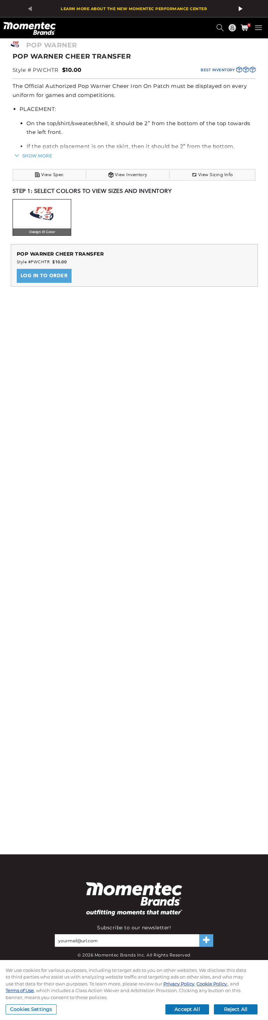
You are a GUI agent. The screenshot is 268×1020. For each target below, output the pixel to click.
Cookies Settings (31, 1009)
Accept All (187, 1009)
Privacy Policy (178, 984)
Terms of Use (20, 990)
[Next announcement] (239, 8)
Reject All (235, 1009)
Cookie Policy (212, 984)
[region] (134, 990)
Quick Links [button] (233, 30)
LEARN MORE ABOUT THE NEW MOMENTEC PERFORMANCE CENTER (134, 8)
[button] (221, 30)
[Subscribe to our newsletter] (206, 940)
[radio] (42, 218)
